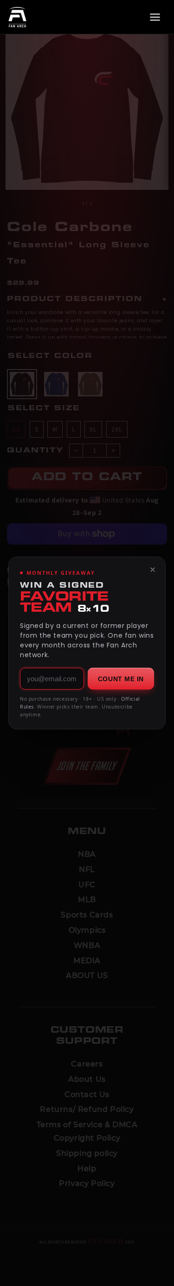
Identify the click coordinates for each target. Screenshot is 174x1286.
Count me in (121, 679)
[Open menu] (155, 17)
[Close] (153, 569)
